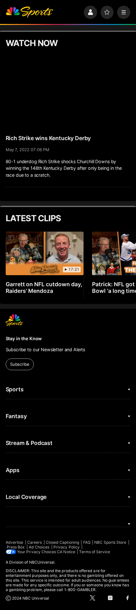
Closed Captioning (62, 542)
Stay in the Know (24, 338)
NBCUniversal (42, 562)
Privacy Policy (66, 547)
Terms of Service (94, 551)
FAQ (86, 542)
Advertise (14, 542)
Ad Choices (39, 547)
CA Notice (66, 551)
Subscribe (19, 364)
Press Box (16, 547)
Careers (34, 542)
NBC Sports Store (110, 542)
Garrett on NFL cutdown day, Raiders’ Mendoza (44, 287)
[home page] (29, 12)
